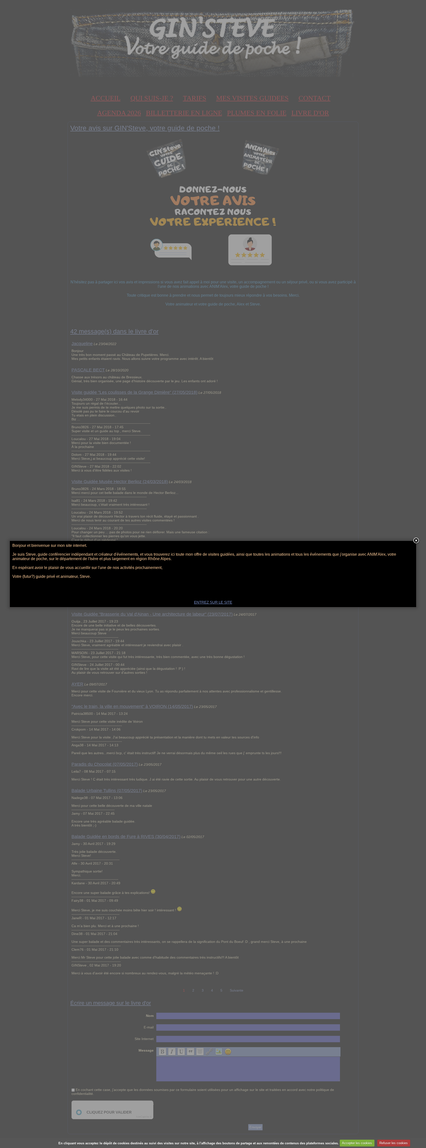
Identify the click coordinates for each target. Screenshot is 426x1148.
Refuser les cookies (393, 1143)
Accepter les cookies (357, 1143)
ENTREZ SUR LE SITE (213, 602)
